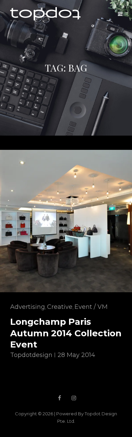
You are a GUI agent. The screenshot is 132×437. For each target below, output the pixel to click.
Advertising (27, 307)
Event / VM (91, 307)
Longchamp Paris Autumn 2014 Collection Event (66, 333)
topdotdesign (31, 355)
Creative (59, 307)
